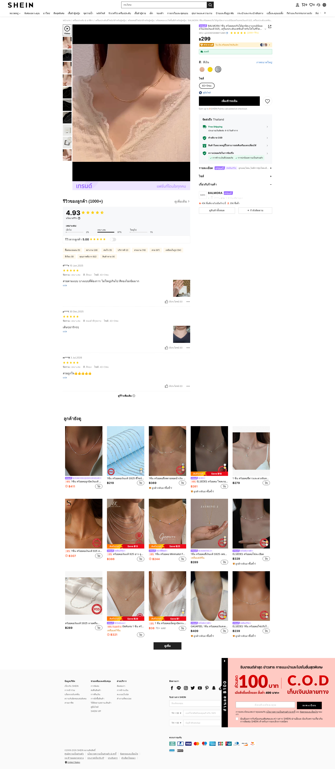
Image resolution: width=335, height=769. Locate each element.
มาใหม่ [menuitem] (46, 13)
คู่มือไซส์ (94, 707)
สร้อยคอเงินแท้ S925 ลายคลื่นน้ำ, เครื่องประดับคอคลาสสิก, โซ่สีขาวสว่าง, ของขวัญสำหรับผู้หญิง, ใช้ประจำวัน (83, 623)
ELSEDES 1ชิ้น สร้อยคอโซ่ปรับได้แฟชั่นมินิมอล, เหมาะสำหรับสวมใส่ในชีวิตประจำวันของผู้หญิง (251, 626)
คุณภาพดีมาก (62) (88, 256)
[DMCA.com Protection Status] (180, 750)
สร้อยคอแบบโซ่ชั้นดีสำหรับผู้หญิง (171, 20)
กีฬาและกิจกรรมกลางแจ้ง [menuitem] (299, 13)
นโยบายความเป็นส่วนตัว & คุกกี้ (101, 754)
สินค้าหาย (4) (108, 256)
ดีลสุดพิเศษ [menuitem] (59, 13)
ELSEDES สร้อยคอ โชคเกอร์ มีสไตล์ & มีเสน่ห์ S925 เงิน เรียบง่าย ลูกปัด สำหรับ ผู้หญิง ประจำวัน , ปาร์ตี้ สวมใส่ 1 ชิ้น (209, 481)
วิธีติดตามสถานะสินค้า (101, 703)
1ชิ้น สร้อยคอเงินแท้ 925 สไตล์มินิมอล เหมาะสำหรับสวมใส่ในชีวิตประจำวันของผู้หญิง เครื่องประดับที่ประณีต (84, 551)
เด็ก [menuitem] (151, 13)
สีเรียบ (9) (69, 256)
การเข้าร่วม (70, 690)
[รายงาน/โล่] (188, 302)
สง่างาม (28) (92, 250)
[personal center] (297, 5)
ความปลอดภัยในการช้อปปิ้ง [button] (221, 153)
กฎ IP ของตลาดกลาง (74, 758)
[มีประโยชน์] (166, 302)
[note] (161, 488)
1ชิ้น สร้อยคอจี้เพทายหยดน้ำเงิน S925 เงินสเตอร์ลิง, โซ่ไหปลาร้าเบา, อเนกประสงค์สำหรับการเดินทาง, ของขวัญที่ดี (167, 478)
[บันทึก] (267, 101)
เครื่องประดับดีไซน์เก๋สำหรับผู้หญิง (110, 20)
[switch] (113, 239)
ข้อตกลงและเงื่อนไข (129, 754)
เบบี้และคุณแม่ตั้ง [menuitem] (275, 13)
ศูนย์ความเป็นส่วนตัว (74, 754)
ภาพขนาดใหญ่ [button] (264, 62)
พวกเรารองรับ (175, 738)
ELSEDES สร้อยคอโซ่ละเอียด (248, 554)
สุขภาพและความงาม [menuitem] (202, 13)
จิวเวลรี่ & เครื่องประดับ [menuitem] (120, 13)
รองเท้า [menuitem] (160, 13)
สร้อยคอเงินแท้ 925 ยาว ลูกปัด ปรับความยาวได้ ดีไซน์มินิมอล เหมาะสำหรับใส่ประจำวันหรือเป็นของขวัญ (126, 554)
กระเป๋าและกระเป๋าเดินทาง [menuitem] (250, 13)
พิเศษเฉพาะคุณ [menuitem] (32, 13)
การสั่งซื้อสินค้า (97, 698)
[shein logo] (20, 5)
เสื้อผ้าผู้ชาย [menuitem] (140, 13)
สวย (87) (156, 250)
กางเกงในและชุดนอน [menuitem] (177, 13)
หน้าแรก (66, 20)
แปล (65, 285)
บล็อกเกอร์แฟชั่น (72, 694)
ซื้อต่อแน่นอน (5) (72, 250)
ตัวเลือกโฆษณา (128, 758)
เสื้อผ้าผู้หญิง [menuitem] (74, 13)
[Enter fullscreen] (186, 178)
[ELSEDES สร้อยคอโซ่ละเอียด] (251, 524)
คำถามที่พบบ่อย (124, 698)
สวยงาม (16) (140, 250)
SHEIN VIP (96, 711)
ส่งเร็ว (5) (107, 250)
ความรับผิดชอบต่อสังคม (76, 698)
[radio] (202, 69)
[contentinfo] (221, 744)
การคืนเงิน (95, 694)
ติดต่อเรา (121, 686)
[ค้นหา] (210, 5)
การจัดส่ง (95, 686)
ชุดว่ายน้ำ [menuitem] (88, 13)
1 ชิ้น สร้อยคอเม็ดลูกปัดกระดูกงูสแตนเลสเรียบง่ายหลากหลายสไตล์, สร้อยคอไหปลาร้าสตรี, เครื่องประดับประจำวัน (168, 623)
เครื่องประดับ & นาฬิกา (83, 20)
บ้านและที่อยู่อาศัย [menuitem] (225, 13)
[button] (318, 5)
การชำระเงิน (122, 690)
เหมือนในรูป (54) (173, 250)
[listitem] (84, 459)
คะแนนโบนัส (123, 694)
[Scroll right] (325, 13)
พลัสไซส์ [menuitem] (100, 13)
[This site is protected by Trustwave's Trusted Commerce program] (171, 750)
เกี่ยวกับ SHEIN (72, 686)
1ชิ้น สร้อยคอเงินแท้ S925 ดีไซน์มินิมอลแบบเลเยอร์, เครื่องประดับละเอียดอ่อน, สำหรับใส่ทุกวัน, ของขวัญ (125, 478)
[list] (197, 688)
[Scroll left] (320, 13)
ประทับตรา (113, 758)
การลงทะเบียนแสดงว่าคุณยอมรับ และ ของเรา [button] (279, 713)
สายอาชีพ (69, 703)
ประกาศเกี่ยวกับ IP (95, 758)
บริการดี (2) (123, 250)
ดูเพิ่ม (167, 645)
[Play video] (131, 103)
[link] (304, 5)
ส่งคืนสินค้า (96, 690)
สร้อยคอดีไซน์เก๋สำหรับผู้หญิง (141, 20)
